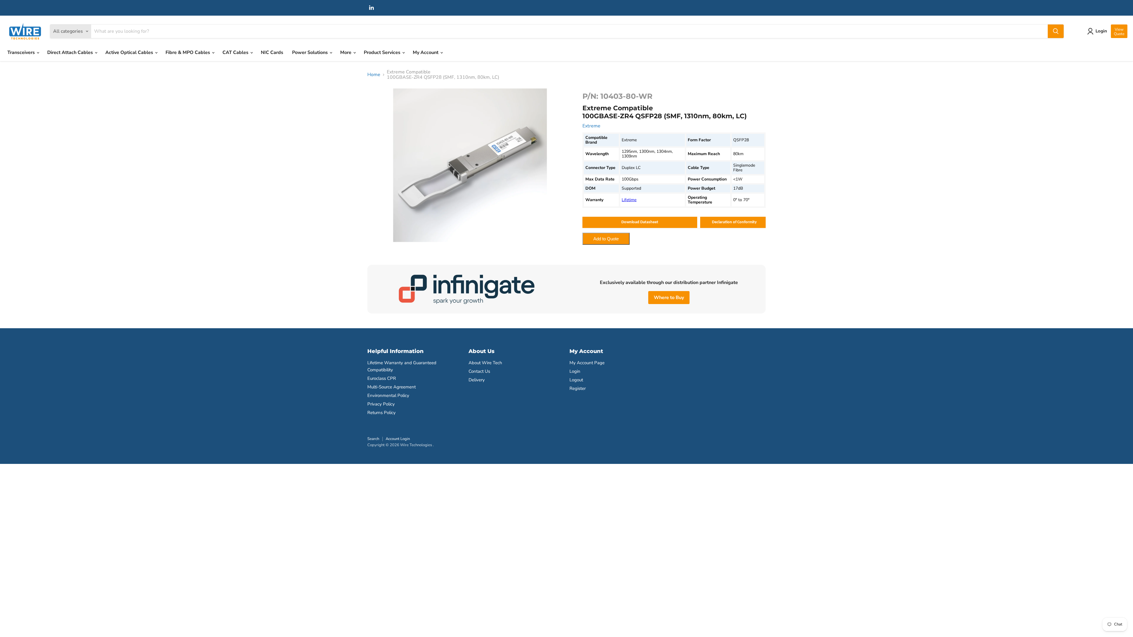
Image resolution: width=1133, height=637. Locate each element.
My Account (426, 52)
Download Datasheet (639, 222)
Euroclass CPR (381, 378)
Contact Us (479, 371)
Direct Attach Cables (70, 52)
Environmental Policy (388, 395)
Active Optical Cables (129, 52)
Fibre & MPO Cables (188, 52)
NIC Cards (272, 52)
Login (574, 371)
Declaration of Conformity (734, 222)
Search (373, 438)
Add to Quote (606, 238)
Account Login (398, 438)
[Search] (1056, 31)
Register (577, 388)
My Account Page (587, 363)
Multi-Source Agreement (391, 387)
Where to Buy (669, 297)
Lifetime (629, 200)
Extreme (591, 126)
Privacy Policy (381, 404)
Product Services (383, 52)
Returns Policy (381, 413)
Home (373, 74)
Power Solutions (310, 52)
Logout (576, 380)
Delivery (477, 380)
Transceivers (21, 52)
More (346, 52)
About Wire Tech (485, 363)
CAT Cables (236, 52)
